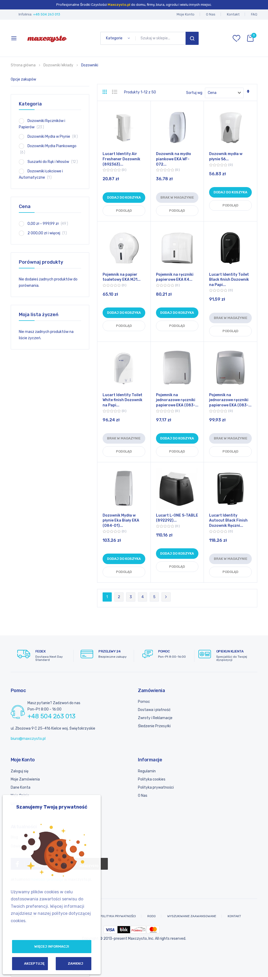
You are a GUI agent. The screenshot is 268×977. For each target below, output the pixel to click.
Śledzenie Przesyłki (154, 726)
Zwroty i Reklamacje (155, 718)
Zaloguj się (20, 771)
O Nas (210, 14)
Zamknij (75, 963)
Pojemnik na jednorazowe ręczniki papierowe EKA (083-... (177, 400)
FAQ (254, 14)
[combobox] (161, 38)
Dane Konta (20, 787)
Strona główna (23, 65)
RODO (151, 916)
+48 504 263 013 (46, 14)
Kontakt (233, 14)
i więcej (48, 233)
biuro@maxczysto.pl (28, 738)
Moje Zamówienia (25, 779)
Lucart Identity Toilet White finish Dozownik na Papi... (122, 400)
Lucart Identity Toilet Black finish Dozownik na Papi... (229, 279)
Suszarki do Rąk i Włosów (54, 162)
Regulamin (147, 771)
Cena (25, 206)
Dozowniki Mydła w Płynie (54, 136)
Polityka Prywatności (118, 916)
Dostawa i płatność (154, 710)
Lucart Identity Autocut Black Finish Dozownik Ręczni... (228, 520)
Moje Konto (185, 14)
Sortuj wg (194, 93)
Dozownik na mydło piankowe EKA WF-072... (173, 159)
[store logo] (47, 38)
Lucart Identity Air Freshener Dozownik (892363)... (121, 159)
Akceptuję (34, 963)
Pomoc (144, 701)
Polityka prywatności (156, 787)
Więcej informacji (51, 946)
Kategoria (30, 104)
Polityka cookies (151, 779)
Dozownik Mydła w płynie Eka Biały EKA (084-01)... (121, 520)
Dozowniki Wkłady (58, 65)
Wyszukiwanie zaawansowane (191, 916)
